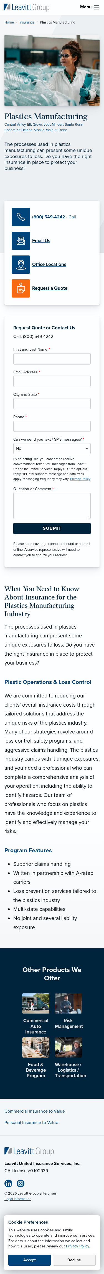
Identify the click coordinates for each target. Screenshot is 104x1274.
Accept (29, 1260)
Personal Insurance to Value (31, 1122)
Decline (74, 1260)
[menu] (96, 7)
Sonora (10, 130)
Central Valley (15, 124)
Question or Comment (33, 489)
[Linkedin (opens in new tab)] (10, 1184)
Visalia (39, 130)
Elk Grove (34, 124)
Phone (20, 417)
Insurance (26, 22)
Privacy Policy (77, 1246)
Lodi (47, 124)
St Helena (24, 130)
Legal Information (17, 1199)
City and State (26, 394)
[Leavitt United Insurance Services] (26, 7)
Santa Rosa (74, 124)
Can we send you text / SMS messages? (48, 439)
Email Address (26, 372)
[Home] (29, 1151)
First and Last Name (31, 349)
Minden (57, 124)
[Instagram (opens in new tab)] (23, 1184)
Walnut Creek (56, 130)
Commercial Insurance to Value (34, 1111)
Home (9, 22)
